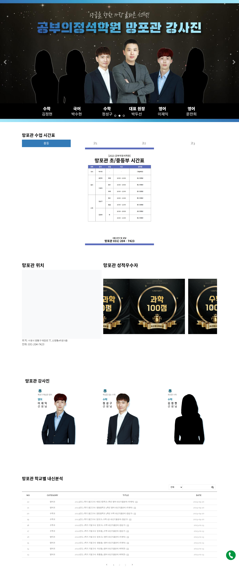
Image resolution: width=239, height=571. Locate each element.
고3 (193, 143)
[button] (5, 62)
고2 (144, 143)
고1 (95, 143)
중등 (46, 143)
